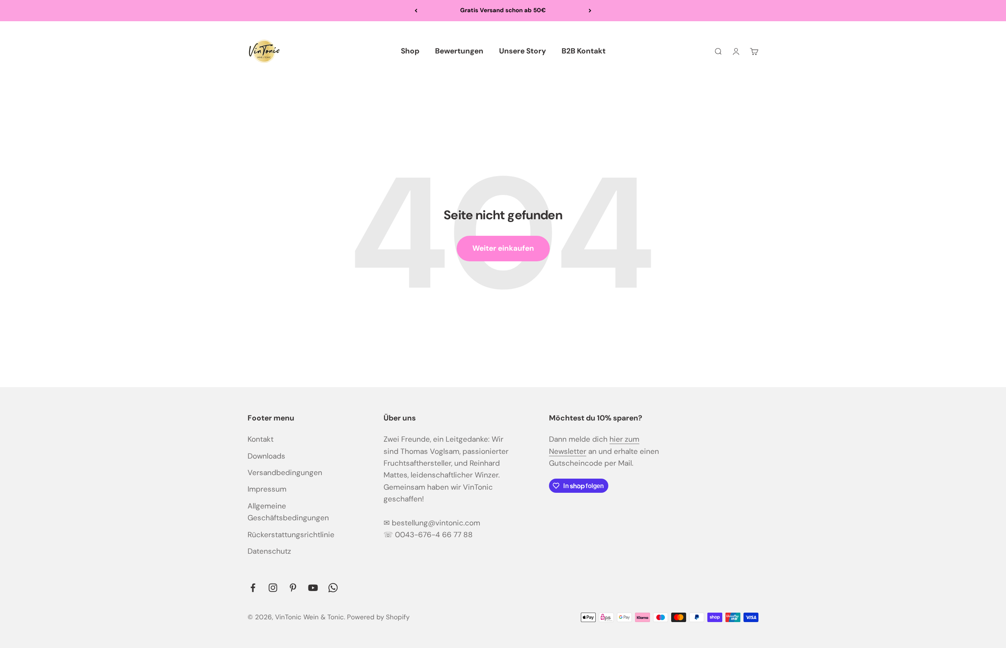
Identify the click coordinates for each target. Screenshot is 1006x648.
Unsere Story (522, 51)
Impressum (267, 489)
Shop (410, 51)
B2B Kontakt (584, 51)
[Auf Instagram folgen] (273, 587)
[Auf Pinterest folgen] (293, 587)
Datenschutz (269, 551)
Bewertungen (459, 51)
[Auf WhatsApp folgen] (333, 587)
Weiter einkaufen (503, 248)
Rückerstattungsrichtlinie (291, 535)
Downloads (266, 456)
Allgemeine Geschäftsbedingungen (288, 512)
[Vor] (590, 11)
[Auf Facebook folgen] (253, 587)
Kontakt (261, 439)
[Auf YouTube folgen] (313, 587)
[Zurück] (416, 11)
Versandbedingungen (285, 472)
